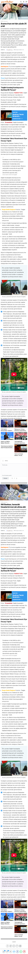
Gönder (5, 478)
